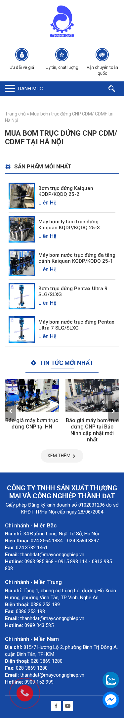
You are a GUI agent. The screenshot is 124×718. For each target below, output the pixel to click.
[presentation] (10, 411)
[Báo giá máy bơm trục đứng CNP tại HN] (32, 395)
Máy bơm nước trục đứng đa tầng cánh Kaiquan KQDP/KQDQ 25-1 (76, 258)
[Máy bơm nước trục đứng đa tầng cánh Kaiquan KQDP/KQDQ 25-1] (22, 262)
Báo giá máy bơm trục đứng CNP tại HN (31, 423)
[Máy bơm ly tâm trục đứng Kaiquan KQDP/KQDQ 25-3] (22, 229)
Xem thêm (58, 455)
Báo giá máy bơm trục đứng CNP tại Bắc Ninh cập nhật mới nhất (92, 430)
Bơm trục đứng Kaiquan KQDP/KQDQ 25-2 (65, 191)
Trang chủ (15, 113)
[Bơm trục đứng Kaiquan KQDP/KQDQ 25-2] (22, 195)
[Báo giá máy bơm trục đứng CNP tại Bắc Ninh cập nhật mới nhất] (92, 395)
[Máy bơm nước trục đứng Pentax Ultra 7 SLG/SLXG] (22, 329)
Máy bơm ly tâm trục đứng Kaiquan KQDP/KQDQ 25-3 (69, 225)
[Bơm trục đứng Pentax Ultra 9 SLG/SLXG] (22, 295)
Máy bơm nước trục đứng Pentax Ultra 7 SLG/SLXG (76, 325)
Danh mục (30, 89)
